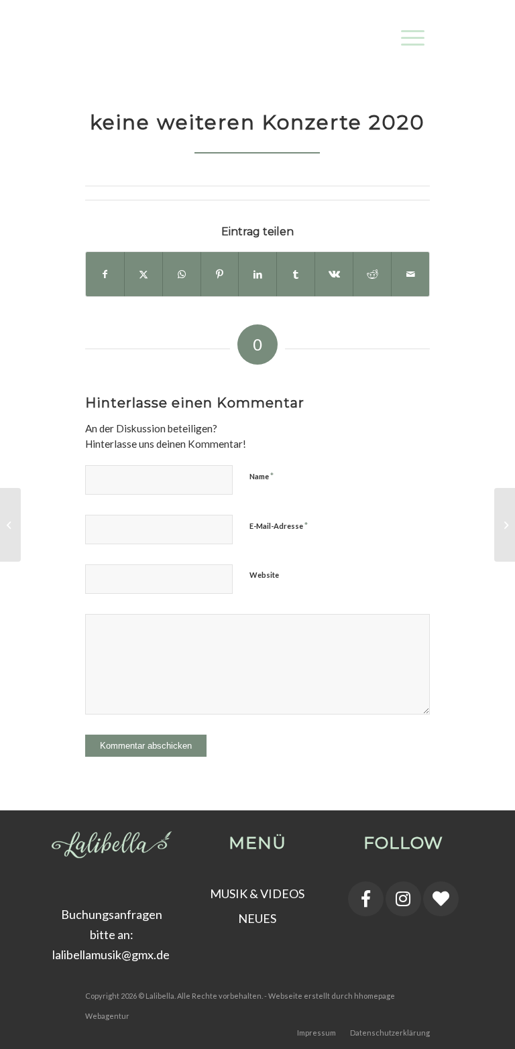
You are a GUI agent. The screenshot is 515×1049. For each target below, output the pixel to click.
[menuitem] (406, 27)
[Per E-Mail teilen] (410, 274)
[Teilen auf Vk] (334, 274)
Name (261, 476)
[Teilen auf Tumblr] (295, 274)
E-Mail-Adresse (278, 525)
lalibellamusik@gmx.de (112, 954)
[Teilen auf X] (143, 274)
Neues (257, 918)
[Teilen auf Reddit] (372, 274)
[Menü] (406, 27)
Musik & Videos (257, 893)
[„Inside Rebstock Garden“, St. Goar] (10, 525)
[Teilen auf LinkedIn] (257, 274)
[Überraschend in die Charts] (504, 525)
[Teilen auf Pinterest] (220, 274)
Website (264, 574)
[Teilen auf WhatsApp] (182, 274)
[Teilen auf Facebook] (105, 274)
